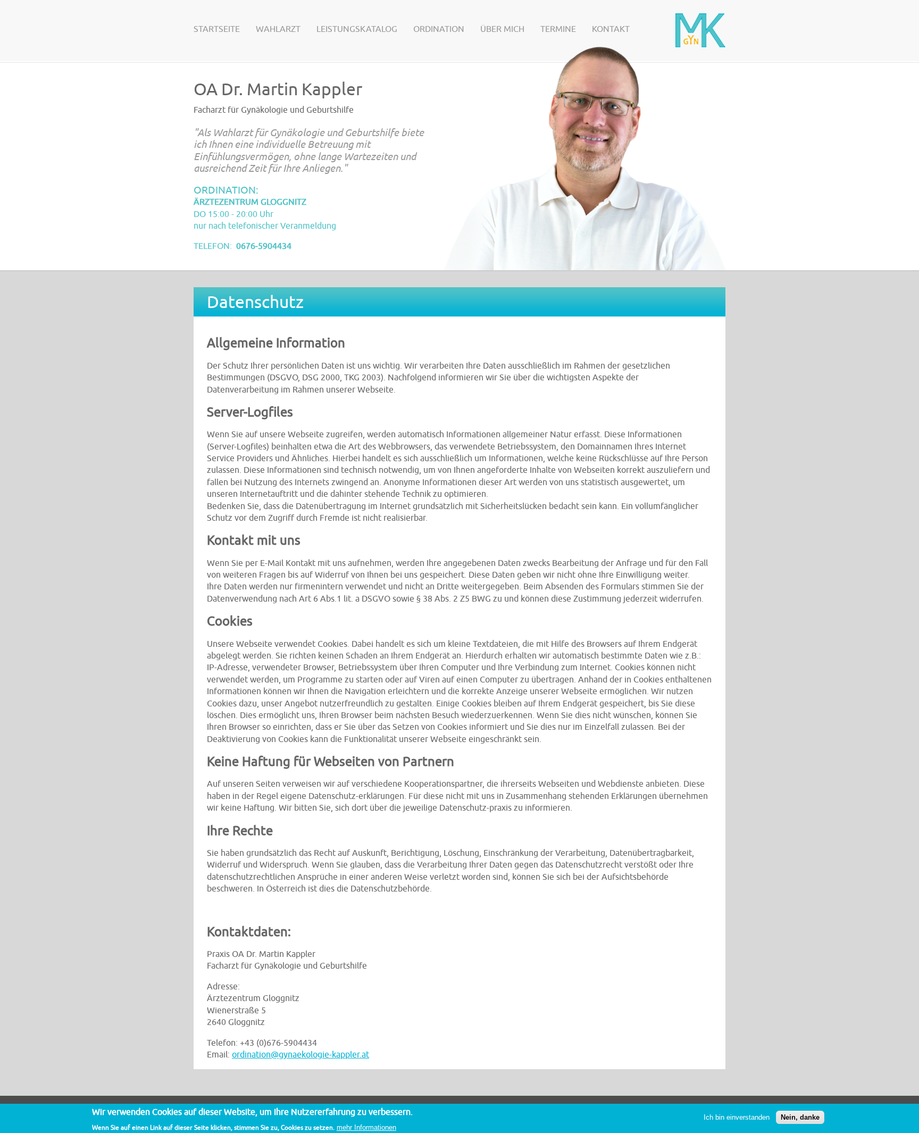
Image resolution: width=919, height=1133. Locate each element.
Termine (558, 29)
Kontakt (611, 29)
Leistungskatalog (356, 29)
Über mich (502, 29)
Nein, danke (800, 1118)
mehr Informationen (366, 1127)
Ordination (438, 29)
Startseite (217, 29)
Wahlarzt (278, 29)
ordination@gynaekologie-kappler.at (300, 1054)
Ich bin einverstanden (737, 1118)
